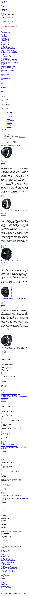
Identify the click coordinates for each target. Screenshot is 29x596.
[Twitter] (3, 197)
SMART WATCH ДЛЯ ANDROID (9, 62)
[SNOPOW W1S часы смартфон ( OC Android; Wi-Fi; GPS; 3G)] (6, 297)
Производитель (8, 134)
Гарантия (3, 7)
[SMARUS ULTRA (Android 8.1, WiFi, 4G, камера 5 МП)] (6, 157)
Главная (6, 94)
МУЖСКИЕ (4, 34)
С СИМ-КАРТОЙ (5, 55)
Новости (3, 2)
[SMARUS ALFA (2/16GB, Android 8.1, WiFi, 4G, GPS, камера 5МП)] (6, 209)
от (7, 131)
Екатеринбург (4, 76)
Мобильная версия (5, 586)
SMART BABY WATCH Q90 (8, 70)
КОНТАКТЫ (4, 9)
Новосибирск (4, 75)
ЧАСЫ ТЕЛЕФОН (5, 33)
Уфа (2, 86)
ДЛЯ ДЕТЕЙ (4, 37)
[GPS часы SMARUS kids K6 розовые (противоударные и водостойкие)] (14, 496)
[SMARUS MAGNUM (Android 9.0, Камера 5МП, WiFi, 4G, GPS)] (6, 259)
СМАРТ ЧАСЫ (4, 46)
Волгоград (3, 91)
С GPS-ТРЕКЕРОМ (6, 67)
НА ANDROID (4, 43)
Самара (2, 83)
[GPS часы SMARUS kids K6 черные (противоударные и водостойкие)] (14, 395)
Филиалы (3, 72)
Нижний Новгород (5, 78)
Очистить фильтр (14, 136)
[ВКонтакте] (1, 197)
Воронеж (3, 90)
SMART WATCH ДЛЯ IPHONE (9, 60)
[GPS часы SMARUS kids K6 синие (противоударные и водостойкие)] (14, 446)
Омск (2, 82)
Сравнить (3, 195)
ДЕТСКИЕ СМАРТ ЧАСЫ (7, 50)
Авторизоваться (5, 11)
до (22, 131)
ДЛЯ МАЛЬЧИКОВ (6, 38)
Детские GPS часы (5, 42)
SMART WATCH (5, 44)
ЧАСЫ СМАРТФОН (6, 56)
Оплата (2, 6)
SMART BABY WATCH (7, 68)
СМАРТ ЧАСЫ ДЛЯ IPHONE (8, 51)
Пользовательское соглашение (12, 593)
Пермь (2, 88)
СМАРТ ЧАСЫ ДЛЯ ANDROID (9, 52)
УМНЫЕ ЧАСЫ (5, 54)
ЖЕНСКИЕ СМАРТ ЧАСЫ (8, 48)
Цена (5, 129)
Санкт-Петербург (5, 74)
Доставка (3, 5)
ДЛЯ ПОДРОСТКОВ (6, 41)
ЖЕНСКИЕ (4, 35)
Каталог (3, 71)
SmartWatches (4, 1)
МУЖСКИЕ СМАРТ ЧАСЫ (8, 47)
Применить (6, 136)
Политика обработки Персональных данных (13, 594)
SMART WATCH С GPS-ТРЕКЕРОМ (10, 59)
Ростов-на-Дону (5, 84)
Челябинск (3, 80)
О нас (2, 4)
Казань (2, 79)
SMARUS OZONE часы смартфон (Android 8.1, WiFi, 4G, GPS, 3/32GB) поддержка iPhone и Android (14, 348)
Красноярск (4, 87)
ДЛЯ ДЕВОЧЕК (5, 39)
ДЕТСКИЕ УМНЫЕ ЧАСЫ (8, 66)
